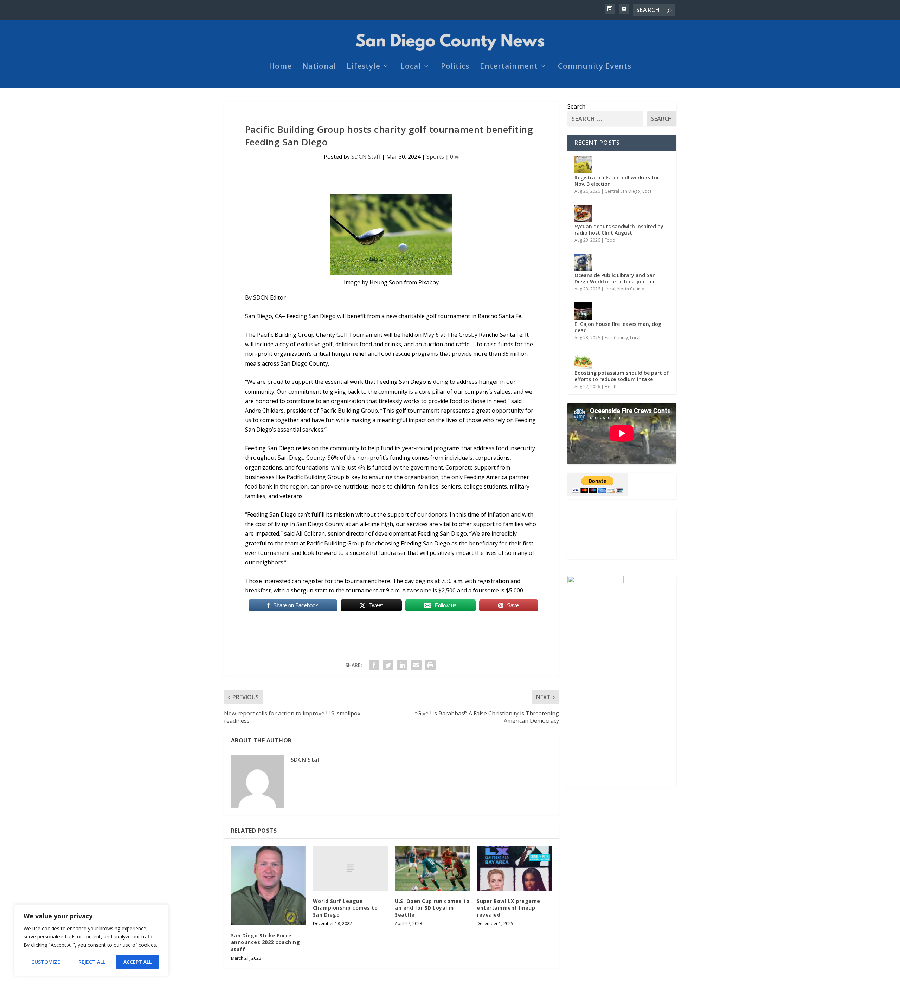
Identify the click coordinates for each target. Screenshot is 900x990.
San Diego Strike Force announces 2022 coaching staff (265, 942)
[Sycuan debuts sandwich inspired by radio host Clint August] (583, 213)
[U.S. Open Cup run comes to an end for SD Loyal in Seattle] (432, 868)
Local (410, 67)
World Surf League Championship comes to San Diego (345, 908)
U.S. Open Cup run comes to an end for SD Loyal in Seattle (432, 908)
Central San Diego (622, 191)
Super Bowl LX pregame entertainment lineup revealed (508, 908)
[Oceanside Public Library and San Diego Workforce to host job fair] (583, 262)
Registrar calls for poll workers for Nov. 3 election (616, 180)
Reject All (91, 961)
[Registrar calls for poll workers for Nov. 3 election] (583, 164)
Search (576, 106)
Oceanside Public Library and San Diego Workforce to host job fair (615, 278)
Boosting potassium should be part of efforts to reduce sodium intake (621, 375)
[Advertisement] (621, 533)
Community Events (594, 67)
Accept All (137, 961)
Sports (435, 156)
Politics (455, 67)
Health (611, 386)
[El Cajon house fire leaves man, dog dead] (583, 311)
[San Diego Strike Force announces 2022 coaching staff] (268, 885)
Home (280, 67)
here (384, 581)
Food (610, 240)
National (319, 67)
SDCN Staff (365, 156)
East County (616, 338)
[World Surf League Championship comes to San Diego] (350, 868)
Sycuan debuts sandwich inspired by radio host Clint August (618, 229)
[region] (91, 940)
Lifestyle (363, 67)
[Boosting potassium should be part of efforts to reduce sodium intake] (583, 360)
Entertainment (509, 67)
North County (630, 289)
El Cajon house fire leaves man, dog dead (617, 327)
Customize (45, 961)
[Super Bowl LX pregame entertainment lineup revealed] (514, 868)
